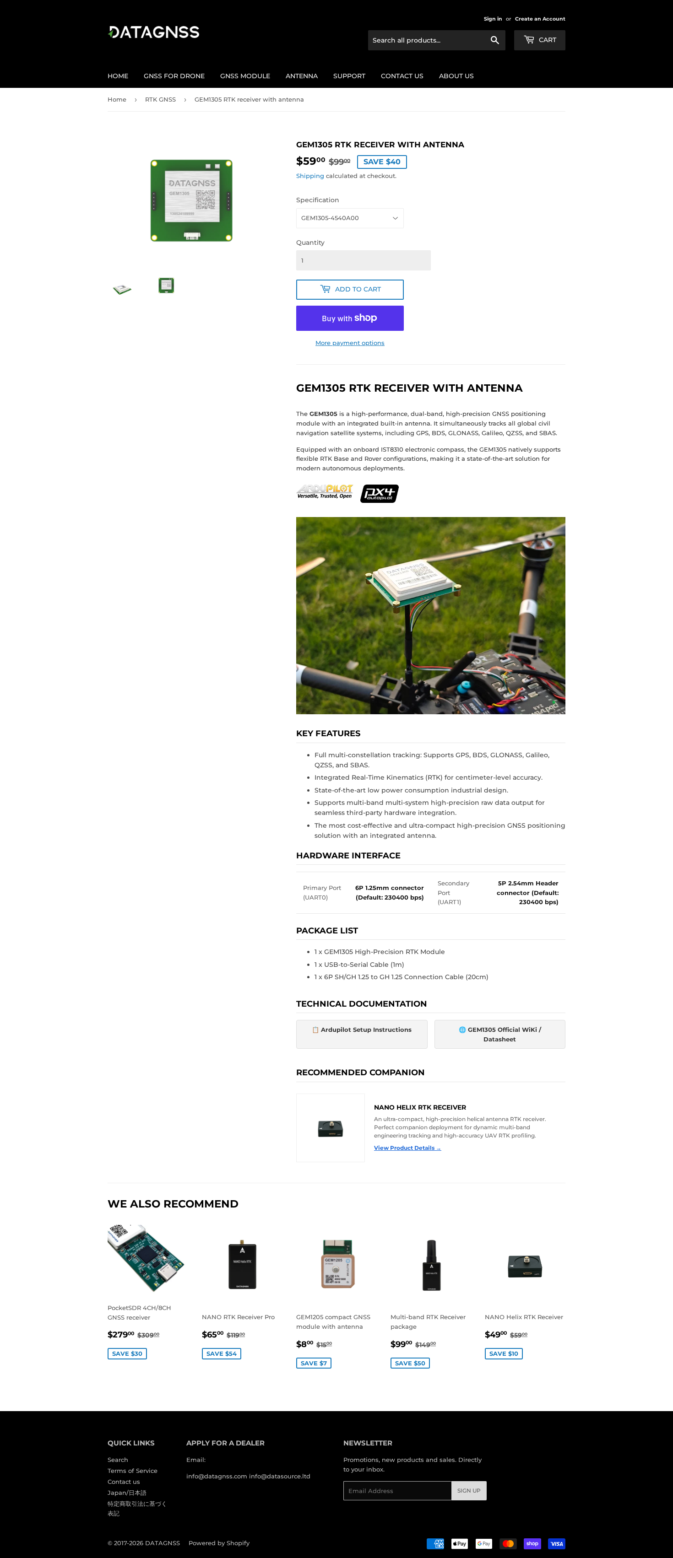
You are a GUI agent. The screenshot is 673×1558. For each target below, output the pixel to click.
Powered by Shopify (219, 1543)
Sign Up (469, 1490)
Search (118, 1459)
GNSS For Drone (174, 76)
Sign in (493, 19)
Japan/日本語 (127, 1492)
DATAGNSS (162, 1543)
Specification (317, 200)
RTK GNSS (160, 99)
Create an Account (540, 19)
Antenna (302, 76)
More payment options (350, 342)
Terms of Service (132, 1470)
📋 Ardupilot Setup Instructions (362, 1029)
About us (456, 76)
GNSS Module (245, 76)
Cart (546, 40)
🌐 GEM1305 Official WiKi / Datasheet (500, 1034)
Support (349, 76)
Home (118, 76)
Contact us (402, 76)
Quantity (310, 242)
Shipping (310, 175)
